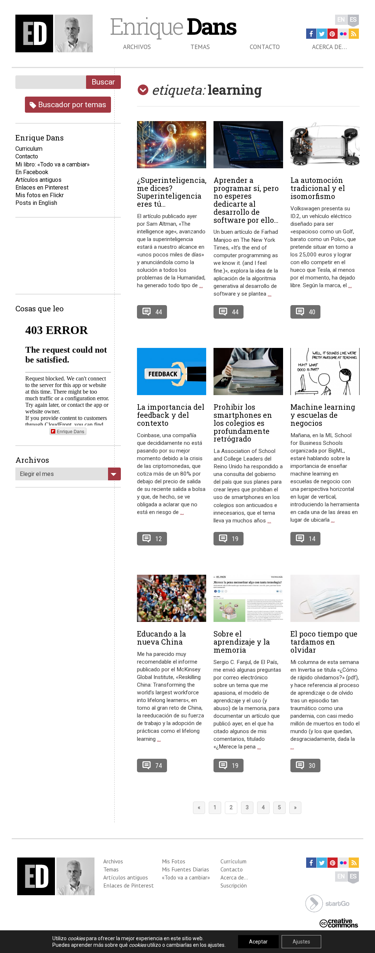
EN (341, 19)
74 (158, 765)
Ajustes (301, 942)
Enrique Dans (70, 431)
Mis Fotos (173, 861)
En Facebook (31, 172)
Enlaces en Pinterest (41, 187)
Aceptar (258, 942)
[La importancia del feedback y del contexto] (171, 371)
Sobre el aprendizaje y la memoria (242, 641)
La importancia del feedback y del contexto (170, 415)
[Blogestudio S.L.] (327, 903)
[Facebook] (311, 34)
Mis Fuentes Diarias (185, 869)
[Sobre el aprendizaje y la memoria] (248, 598)
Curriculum (28, 148)
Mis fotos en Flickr (39, 195)
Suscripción (233, 885)
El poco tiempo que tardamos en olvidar (323, 641)
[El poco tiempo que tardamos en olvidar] (325, 598)
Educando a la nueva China (161, 637)
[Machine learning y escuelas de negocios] (325, 371)
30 (312, 765)
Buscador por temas (71, 104)
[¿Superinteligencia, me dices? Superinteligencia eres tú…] (171, 144)
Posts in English (36, 202)
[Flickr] (343, 34)
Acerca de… (329, 47)
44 (158, 312)
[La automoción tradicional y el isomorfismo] (325, 145)
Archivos (137, 47)
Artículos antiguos (38, 179)
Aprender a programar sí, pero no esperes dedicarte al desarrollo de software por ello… (246, 200)
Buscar (103, 81)
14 (312, 539)
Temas (200, 47)
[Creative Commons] (339, 922)
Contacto (265, 47)
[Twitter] (322, 34)
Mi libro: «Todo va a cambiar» (52, 164)
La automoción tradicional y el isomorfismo (317, 188)
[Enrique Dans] (55, 33)
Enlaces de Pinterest (128, 885)
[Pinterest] (332, 34)
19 (235, 539)
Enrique (173, 26)
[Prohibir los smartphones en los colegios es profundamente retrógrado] (248, 371)
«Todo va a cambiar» (186, 877)
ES (353, 19)
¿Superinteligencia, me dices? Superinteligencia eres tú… (172, 192)
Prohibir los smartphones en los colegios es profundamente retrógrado (243, 422)
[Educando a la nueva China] (171, 598)
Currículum (233, 861)
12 (158, 539)
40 (312, 312)
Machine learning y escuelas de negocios (322, 415)
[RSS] (354, 34)
